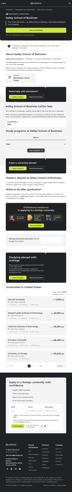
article (22, 198)
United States (14, 302)
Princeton (22, 342)
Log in (3, 3)
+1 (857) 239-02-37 (13, 450)
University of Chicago (17, 354)
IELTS (39, 182)
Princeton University (17, 340)
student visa (24, 196)
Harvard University (16, 299)
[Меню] (69, 3)
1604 (40, 366)
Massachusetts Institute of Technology (25, 313)
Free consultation (36, 30)
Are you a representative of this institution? (20, 35)
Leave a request (17, 97)
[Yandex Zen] (11, 469)
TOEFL (45, 182)
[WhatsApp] (45, 426)
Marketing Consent (24, 422)
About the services (36, 97)
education (14, 455)
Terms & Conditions (49, 485)
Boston (21, 315)
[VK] (15, 469)
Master (36, 137)
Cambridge (22, 302)
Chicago (21, 356)
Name (13, 407)
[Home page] (36, 3)
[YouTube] (19, 469)
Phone (30, 407)
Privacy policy (61, 485)
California (21, 329)
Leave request (18, 426)
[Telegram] (41, 426)
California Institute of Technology (23, 326)
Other (8, 144)
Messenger (49, 407)
